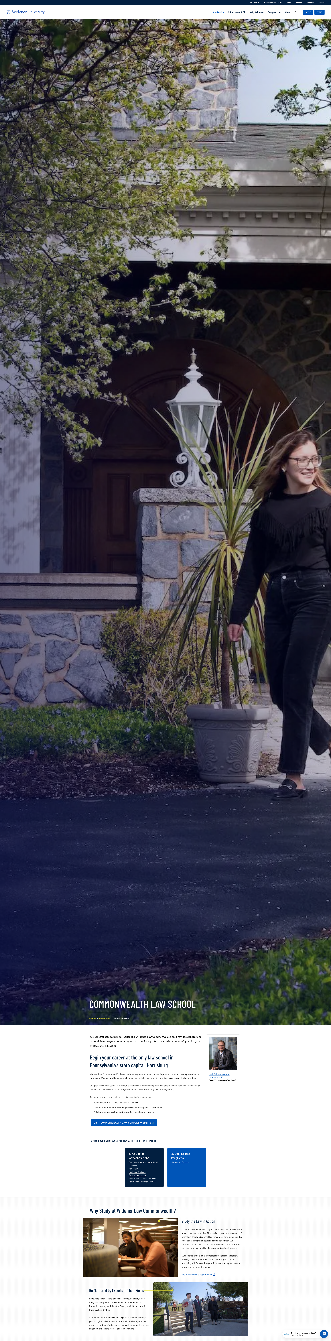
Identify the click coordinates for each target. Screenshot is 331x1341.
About (287, 12)
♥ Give (322, 2)
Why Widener (257, 12)
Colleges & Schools (105, 1018)
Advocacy (133, 1168)
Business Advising (137, 1172)
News (289, 2)
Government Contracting (140, 1178)
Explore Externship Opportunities (197, 1274)
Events (299, 2)
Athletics (310, 2)
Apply (308, 12)
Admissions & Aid (237, 12)
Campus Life (274, 12)
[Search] (296, 12)
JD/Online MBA (178, 1162)
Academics (218, 12)
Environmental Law (137, 1175)
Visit (319, 12)
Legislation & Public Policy (141, 1181)
